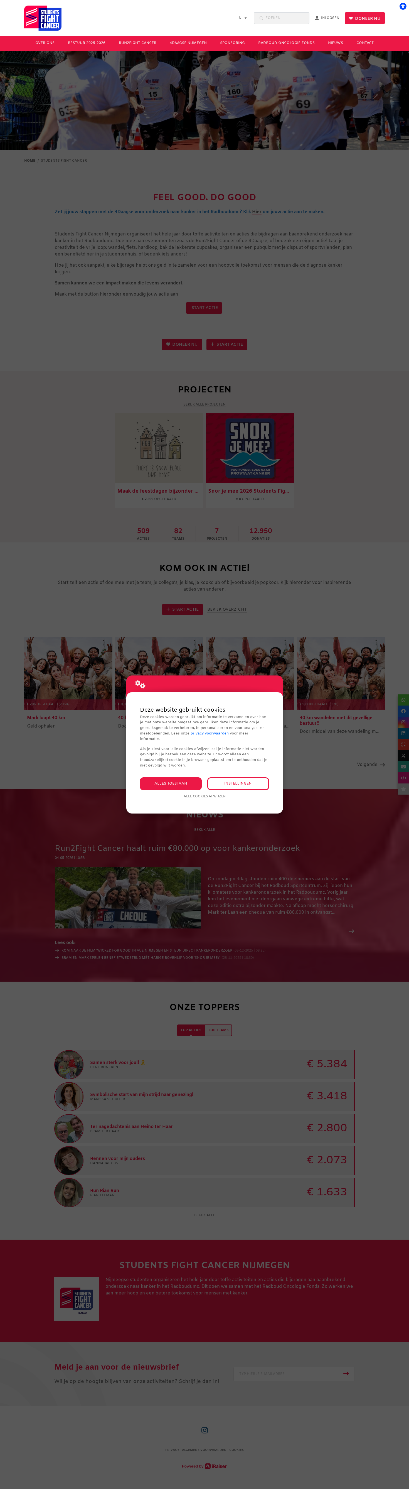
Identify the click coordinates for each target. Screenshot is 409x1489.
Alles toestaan (170, 783)
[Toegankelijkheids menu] (403, 6)
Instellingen (238, 783)
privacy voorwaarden (210, 733)
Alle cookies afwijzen (205, 796)
